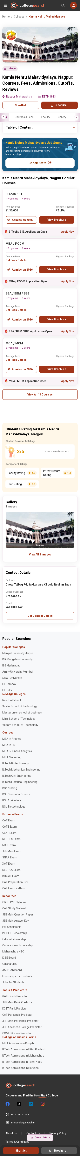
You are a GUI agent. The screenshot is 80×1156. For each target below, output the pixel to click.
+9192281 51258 (20, 1114)
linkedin (31, 1104)
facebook (7, 1104)
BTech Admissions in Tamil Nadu (22, 1061)
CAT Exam (8, 820)
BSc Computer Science (16, 794)
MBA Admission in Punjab (18, 1043)
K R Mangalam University (17, 659)
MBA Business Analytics (17, 751)
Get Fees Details (16, 260)
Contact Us (33, 1133)
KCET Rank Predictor (15, 1008)
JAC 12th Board (12, 970)
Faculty (45, 117)
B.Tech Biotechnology (15, 763)
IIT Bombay (9, 684)
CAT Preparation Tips (15, 882)
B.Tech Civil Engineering (16, 775)
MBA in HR (8, 744)
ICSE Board (9, 957)
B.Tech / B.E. (15, 194)
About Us (11, 1133)
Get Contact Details (40, 615)
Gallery (62, 117)
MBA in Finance (11, 738)
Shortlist (20, 105)
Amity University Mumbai (17, 671)
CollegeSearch (27, 5)
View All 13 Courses (40, 394)
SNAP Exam (9, 857)
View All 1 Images (40, 554)
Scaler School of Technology (19, 706)
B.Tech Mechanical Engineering (21, 769)
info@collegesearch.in (23, 1122)
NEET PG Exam (11, 838)
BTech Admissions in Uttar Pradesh (23, 1049)
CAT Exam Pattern (13, 888)
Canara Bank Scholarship (17, 945)
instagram (42, 1104)
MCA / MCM (14, 343)
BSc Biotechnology (13, 806)
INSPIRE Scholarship (14, 933)
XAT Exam (8, 863)
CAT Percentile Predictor (17, 1014)
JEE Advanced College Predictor (22, 1027)
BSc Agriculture (11, 800)
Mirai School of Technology (18, 718)
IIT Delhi (7, 690)
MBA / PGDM (15, 244)
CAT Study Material (14, 908)
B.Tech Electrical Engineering (19, 781)
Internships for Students (17, 976)
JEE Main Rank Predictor (17, 1002)
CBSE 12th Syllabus (14, 902)
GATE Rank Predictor (15, 996)
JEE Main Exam (11, 851)
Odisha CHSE (10, 963)
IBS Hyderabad (11, 665)
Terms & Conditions (17, 1141)
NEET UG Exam (11, 869)
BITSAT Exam (10, 876)
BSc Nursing (9, 788)
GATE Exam (9, 826)
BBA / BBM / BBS (18, 293)
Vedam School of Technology (20, 724)
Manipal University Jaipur (17, 653)
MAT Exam (9, 845)
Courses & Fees (24, 117)
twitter (19, 1104)
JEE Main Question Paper (17, 914)
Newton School (11, 700)
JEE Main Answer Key (15, 920)
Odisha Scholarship (14, 939)
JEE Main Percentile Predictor (20, 1020)
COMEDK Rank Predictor (17, 1033)
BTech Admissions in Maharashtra (23, 1055)
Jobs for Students (13, 982)
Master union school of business (22, 712)
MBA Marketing (11, 757)
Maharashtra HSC (13, 951)
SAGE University (12, 677)
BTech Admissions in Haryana (20, 1067)
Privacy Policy (58, 1133)
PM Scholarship (11, 926)
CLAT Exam (9, 832)
